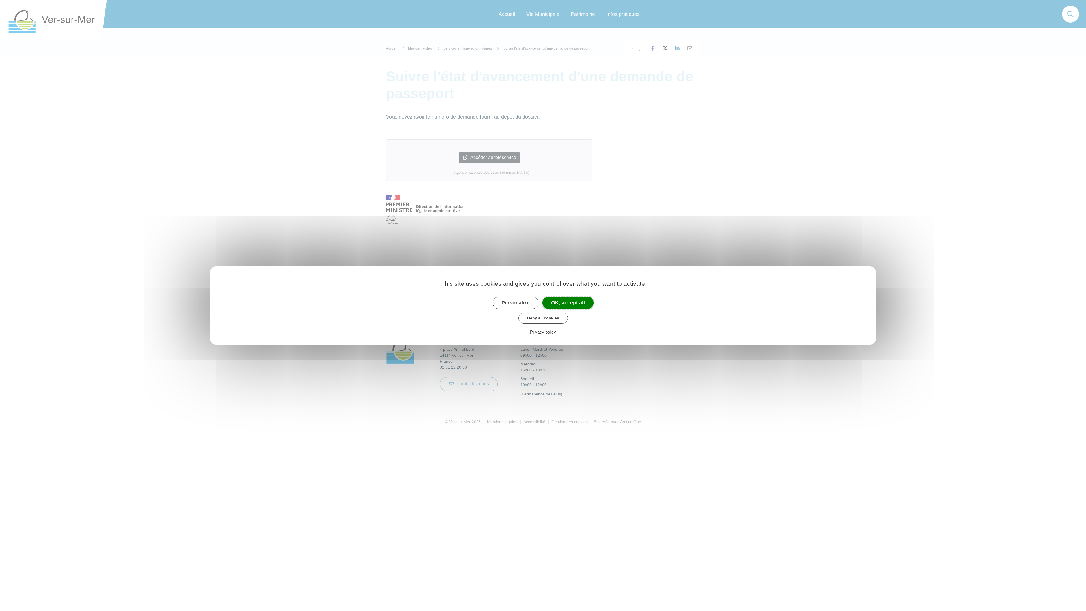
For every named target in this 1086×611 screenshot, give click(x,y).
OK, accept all (568, 303)
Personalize (515, 303)
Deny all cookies (543, 318)
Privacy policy (543, 332)
